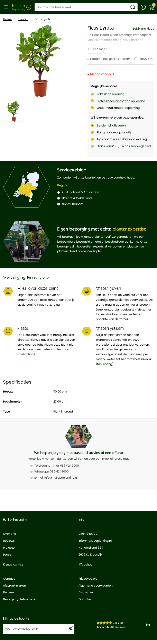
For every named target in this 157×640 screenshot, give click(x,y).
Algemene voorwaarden (95, 585)
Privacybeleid (87, 579)
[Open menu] (6, 7)
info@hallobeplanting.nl (60, 478)
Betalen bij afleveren (111, 125)
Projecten (10, 548)
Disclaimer (85, 592)
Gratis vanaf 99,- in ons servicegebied (124, 146)
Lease (7, 554)
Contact (9, 579)
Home (7, 19)
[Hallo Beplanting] (21, 7)
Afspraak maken (14, 585)
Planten (23, 19)
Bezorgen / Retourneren (20, 599)
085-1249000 (69, 466)
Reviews (9, 541)
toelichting (26, 354)
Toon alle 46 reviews (111, 627)
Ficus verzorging (48, 305)
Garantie (84, 599)
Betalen (8, 592)
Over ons (9, 534)
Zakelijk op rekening (110, 94)
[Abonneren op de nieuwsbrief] (70, 629)
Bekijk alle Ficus (143, 29)
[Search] (133, 7)
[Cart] (151, 7)
